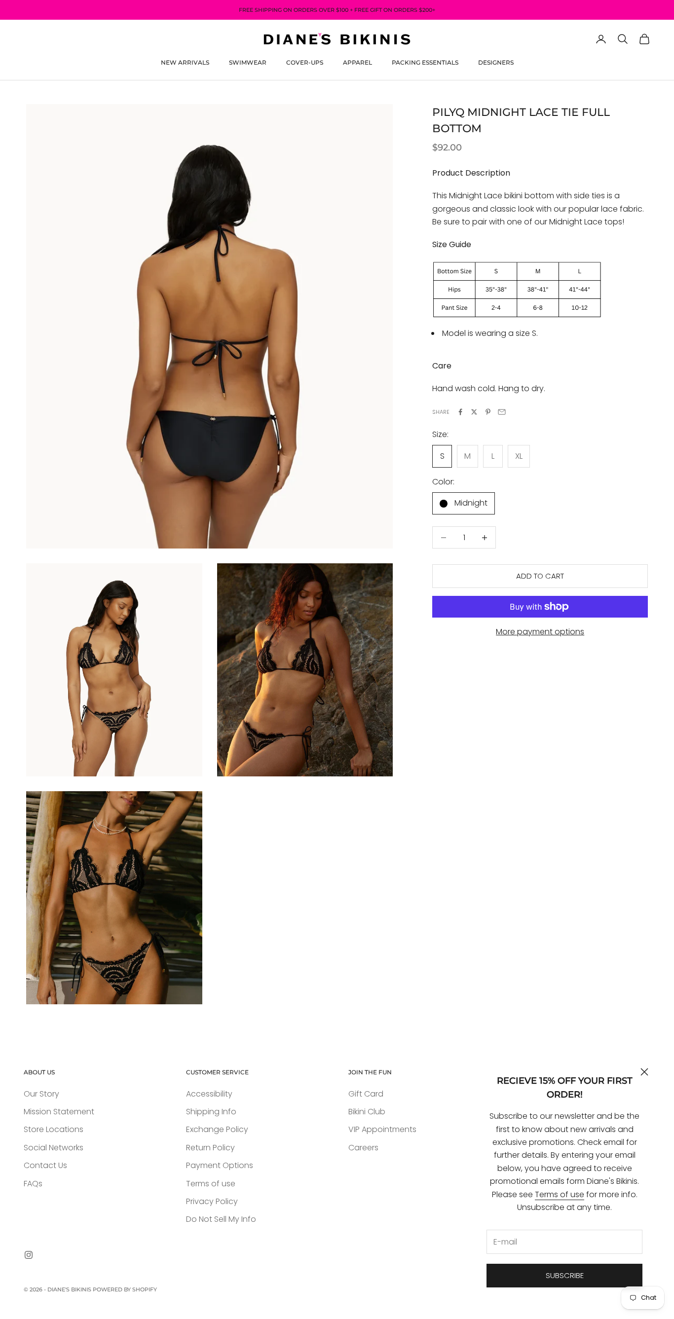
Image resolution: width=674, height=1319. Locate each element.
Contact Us (45, 1165)
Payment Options (219, 1165)
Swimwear (247, 62)
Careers (363, 1147)
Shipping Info (211, 1111)
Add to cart (540, 576)
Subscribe (565, 1275)
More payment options (540, 631)
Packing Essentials (425, 62)
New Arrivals (185, 62)
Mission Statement (59, 1111)
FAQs (33, 1183)
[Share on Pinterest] (488, 412)
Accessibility (209, 1093)
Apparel (357, 62)
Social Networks (53, 1147)
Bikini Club (366, 1111)
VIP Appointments (382, 1129)
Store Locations (53, 1129)
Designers (496, 62)
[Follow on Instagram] (29, 1255)
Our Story (41, 1093)
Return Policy (210, 1147)
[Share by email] (502, 412)
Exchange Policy (217, 1129)
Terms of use (559, 1194)
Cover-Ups (304, 62)
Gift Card (365, 1093)
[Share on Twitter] (474, 412)
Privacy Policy (212, 1201)
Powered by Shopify (125, 1289)
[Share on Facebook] (460, 412)
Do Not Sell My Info (221, 1219)
